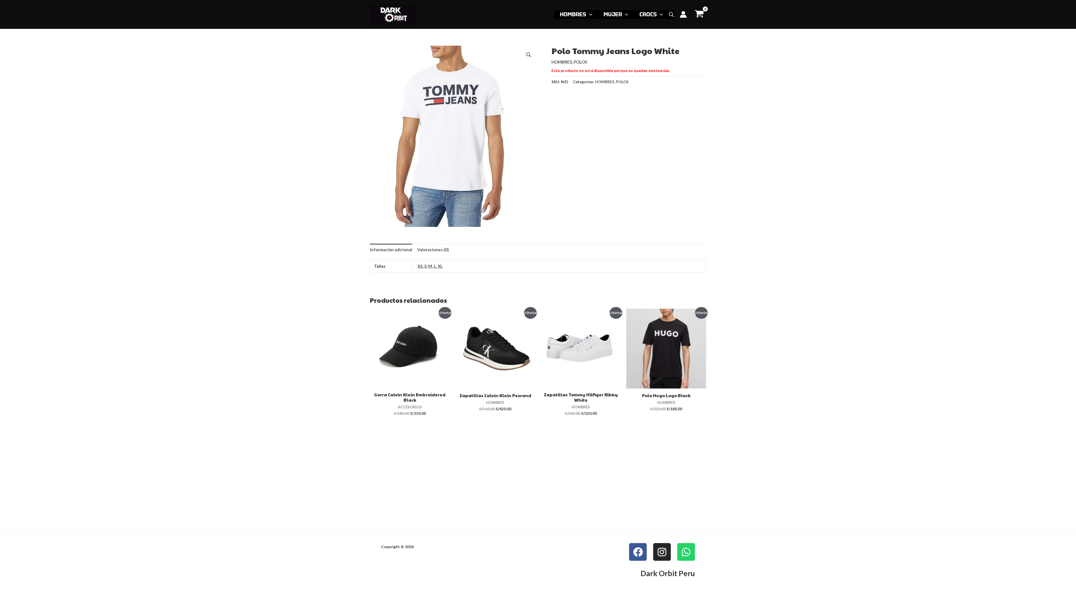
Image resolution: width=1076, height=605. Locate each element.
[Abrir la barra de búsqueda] (671, 14)
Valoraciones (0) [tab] (433, 249)
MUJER (613, 14)
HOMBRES (573, 14)
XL (440, 266)
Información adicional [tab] (391, 249)
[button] (589, 14)
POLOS (580, 61)
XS (420, 266)
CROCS (648, 14)
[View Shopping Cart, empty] (699, 14)
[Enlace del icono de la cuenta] (683, 14)
